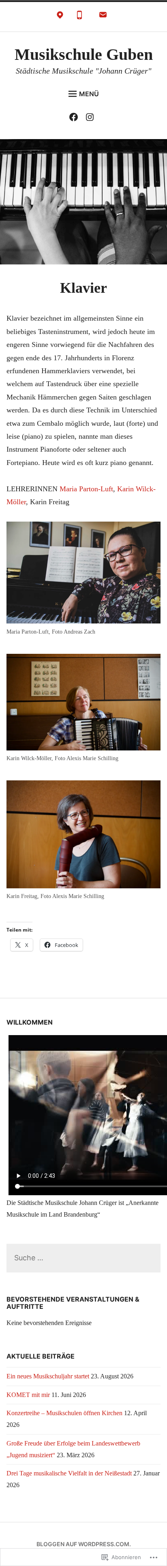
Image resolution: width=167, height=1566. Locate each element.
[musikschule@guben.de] (103, 17)
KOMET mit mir (28, 1394)
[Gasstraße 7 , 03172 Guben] (60, 17)
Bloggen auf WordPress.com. (83, 1544)
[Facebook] (76, 118)
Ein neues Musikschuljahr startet (47, 1376)
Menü (89, 94)
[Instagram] (92, 118)
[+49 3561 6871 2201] (79, 17)
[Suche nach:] (83, 1258)
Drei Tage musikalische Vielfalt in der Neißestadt (69, 1473)
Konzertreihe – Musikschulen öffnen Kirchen (64, 1413)
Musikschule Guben (84, 54)
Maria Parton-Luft (85, 489)
